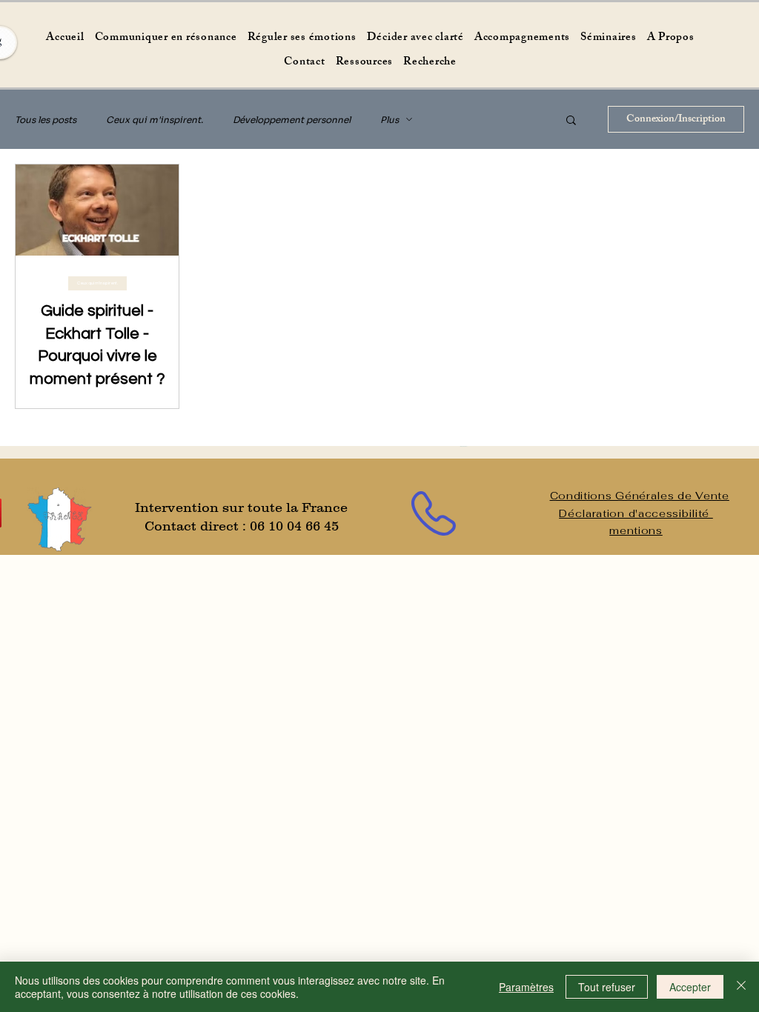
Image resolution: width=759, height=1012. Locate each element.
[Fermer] (741, 986)
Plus (389, 119)
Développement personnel (292, 119)
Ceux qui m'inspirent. (154, 119)
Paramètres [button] (526, 986)
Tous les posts (45, 119)
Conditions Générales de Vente (639, 495)
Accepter (690, 986)
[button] (571, 121)
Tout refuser (606, 986)
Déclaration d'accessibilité (636, 513)
